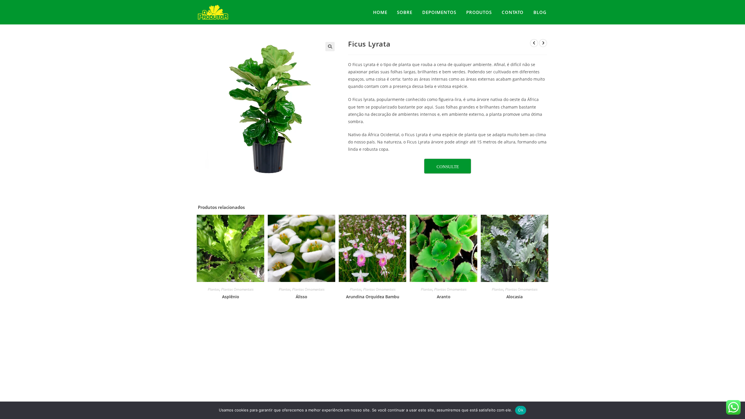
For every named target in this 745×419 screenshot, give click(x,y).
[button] (330, 46)
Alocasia (514, 296)
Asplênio (230, 296)
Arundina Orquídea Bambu (372, 296)
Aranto (443, 296)
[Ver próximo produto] (543, 43)
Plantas (213, 289)
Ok (520, 410)
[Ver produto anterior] (534, 43)
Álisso (301, 296)
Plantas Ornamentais (237, 289)
